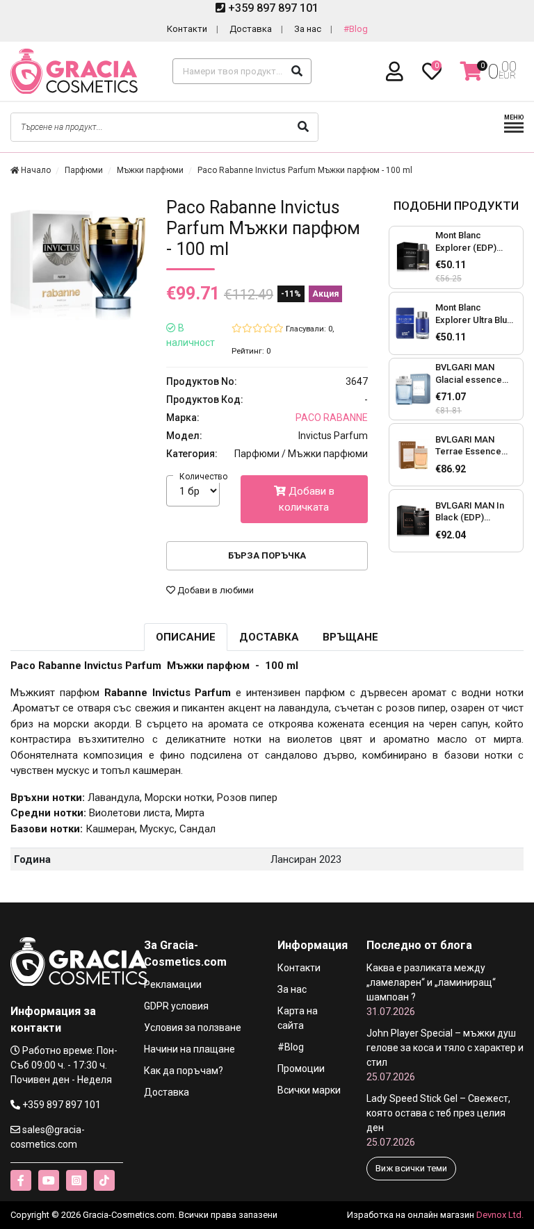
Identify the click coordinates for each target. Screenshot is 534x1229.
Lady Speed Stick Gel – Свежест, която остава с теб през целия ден (438, 1120)
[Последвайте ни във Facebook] (20, 1180)
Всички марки (309, 1090)
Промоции (301, 1068)
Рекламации (173, 984)
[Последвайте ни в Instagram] (76, 1180)
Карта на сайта (297, 1018)
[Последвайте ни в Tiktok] (104, 1180)
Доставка (250, 29)
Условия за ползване (192, 1027)
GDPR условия (176, 1006)
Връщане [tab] (350, 637)
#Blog (355, 29)
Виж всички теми (411, 1168)
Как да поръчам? (183, 1070)
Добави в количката (306, 499)
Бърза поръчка (267, 555)
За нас (307, 29)
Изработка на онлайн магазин (410, 1215)
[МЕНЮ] (514, 131)
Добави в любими (214, 590)
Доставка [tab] (269, 637)
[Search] (297, 71)
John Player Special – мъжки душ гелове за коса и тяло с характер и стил (445, 1055)
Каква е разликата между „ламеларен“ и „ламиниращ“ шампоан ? (431, 989)
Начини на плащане (189, 1049)
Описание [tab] (186, 637)
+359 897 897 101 (271, 8)
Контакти (187, 29)
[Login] (397, 71)
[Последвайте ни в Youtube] (48, 1180)
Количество (203, 476)
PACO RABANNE (332, 417)
